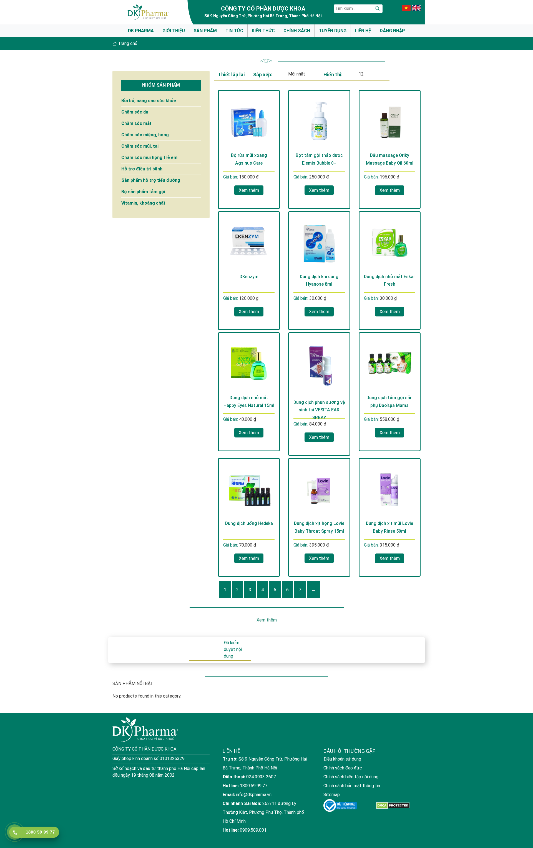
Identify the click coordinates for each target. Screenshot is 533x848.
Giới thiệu (173, 30)
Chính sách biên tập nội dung (350, 776)
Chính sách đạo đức (342, 768)
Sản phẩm (205, 30)
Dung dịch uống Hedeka (249, 523)
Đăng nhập (392, 30)
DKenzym (249, 276)
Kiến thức (263, 30)
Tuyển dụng (332, 30)
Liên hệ (363, 30)
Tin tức (234, 30)
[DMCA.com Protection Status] (393, 805)
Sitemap (331, 794)
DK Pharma (141, 30)
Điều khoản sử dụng (342, 759)
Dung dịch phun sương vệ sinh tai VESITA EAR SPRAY (319, 410)
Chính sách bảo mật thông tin (351, 785)
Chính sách (296, 30)
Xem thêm (249, 190)
